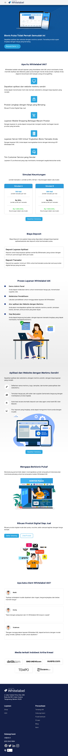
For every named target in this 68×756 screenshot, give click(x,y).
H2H (5, 713)
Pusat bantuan (40, 717)
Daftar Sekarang (11, 536)
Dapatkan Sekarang (34, 219)
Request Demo (11, 46)
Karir (37, 727)
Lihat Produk (26, 536)
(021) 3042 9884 (9, 741)
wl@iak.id (7, 738)
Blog (37, 724)
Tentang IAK (39, 710)
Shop (6, 710)
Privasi (37, 720)
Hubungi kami (40, 713)
